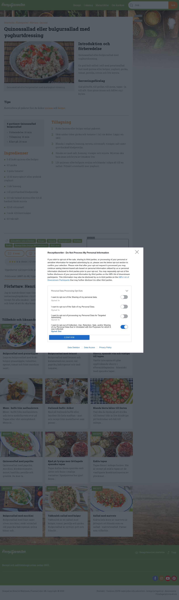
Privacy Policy (105, 347)
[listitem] (89, 290)
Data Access (89, 347)
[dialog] (89, 300)
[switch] (124, 297)
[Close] (138, 253)
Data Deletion (74, 347)
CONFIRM (69, 337)
